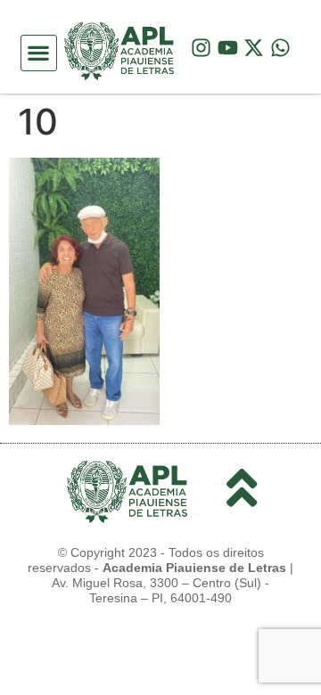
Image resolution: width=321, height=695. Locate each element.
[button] (39, 53)
